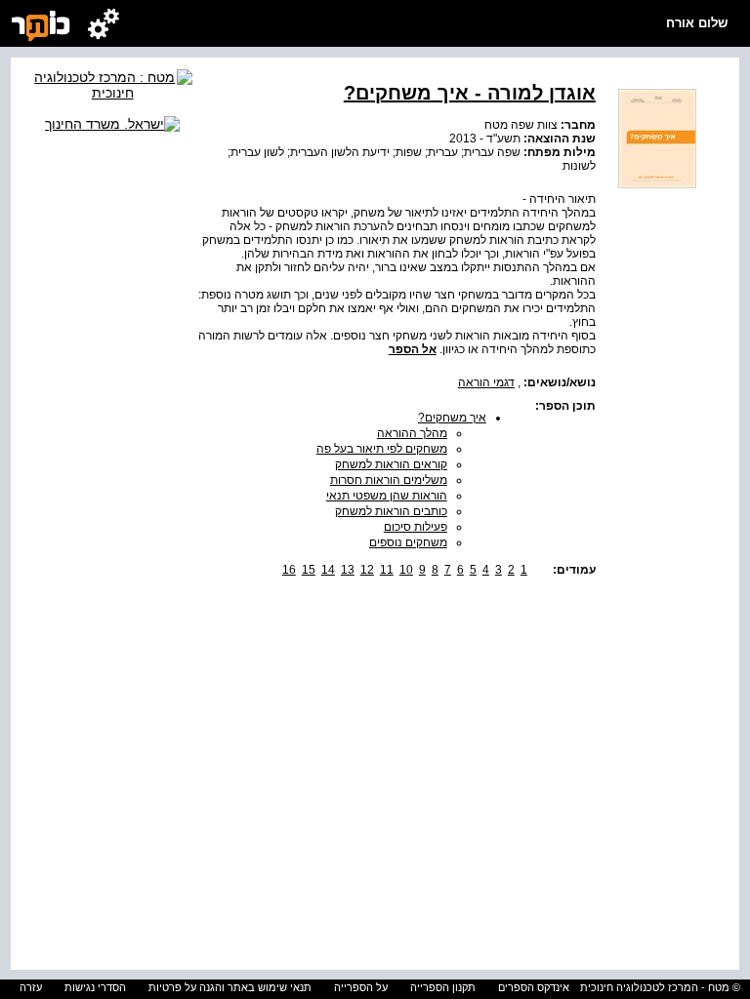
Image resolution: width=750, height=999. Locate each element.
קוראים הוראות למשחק (391, 464)
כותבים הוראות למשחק (391, 511)
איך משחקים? (452, 417)
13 (347, 570)
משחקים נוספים (408, 542)
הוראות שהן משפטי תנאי (386, 495)
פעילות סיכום (415, 527)
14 (328, 570)
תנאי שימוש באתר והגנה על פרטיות (230, 987)
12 (367, 570)
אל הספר (413, 349)
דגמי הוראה (486, 382)
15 (308, 570)
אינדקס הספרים (533, 987)
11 (387, 570)
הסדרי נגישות (95, 987)
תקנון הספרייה (443, 987)
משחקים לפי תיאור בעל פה (381, 449)
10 (406, 570)
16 (289, 570)
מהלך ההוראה (412, 433)
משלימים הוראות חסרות (388, 480)
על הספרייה (361, 987)
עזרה (31, 987)
